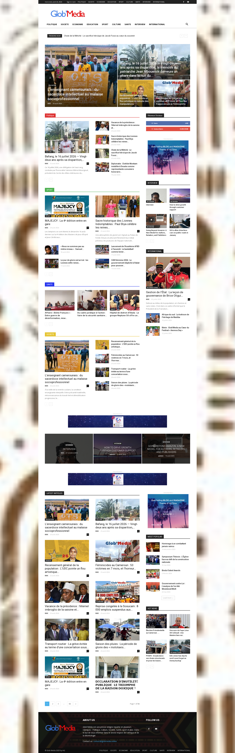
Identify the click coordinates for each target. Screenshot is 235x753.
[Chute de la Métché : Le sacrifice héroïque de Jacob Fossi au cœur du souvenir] (102, 153)
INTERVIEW (146, 2)
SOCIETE (91, 2)
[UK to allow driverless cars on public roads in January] (180, 221)
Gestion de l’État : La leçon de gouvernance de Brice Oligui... (164, 294)
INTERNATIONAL (159, 2)
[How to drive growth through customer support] (180, 196)
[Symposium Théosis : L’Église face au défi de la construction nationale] (153, 560)
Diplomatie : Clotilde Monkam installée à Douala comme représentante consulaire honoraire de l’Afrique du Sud (113, 36)
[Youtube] (188, 2)
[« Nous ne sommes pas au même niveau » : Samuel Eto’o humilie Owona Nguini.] (51, 250)
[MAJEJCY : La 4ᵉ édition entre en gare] (67, 206)
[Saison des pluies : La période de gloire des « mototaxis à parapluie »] (102, 386)
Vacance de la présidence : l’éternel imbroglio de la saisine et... (125, 125)
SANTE (137, 2)
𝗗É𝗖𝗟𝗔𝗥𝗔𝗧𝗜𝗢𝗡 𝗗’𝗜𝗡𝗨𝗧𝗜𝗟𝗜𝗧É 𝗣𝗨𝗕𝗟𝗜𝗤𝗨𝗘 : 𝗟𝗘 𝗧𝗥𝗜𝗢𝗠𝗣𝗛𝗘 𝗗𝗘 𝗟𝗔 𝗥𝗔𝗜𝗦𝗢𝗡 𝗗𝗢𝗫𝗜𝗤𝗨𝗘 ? (116, 685)
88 (70, 704)
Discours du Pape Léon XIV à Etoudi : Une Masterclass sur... (179, 632)
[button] (187, 24)
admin (112, 454)
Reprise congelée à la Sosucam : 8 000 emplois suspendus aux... (116, 608)
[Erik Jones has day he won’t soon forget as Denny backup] (180, 647)
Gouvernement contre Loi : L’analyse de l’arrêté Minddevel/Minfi (173, 586)
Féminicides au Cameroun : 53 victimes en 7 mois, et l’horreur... (124, 358)
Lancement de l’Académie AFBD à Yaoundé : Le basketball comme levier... (125, 249)
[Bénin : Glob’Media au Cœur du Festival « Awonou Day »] (153, 331)
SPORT (121, 2)
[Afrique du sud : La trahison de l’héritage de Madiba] (153, 318)
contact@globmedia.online (105, 741)
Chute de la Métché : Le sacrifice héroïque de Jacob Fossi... (124, 152)
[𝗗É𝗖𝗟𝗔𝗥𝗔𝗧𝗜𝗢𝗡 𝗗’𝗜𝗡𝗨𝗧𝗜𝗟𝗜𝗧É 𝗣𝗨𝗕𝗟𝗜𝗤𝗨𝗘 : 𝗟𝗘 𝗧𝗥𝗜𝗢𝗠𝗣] (117, 667)
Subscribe (184, 129)
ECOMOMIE (101, 2)
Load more (167, 598)
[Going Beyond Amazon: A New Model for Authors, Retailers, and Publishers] (156, 221)
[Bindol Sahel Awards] (153, 574)
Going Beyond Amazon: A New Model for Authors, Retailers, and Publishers (156, 232)
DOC (49, 103)
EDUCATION (112, 2)
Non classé (151, 627)
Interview (150, 205)
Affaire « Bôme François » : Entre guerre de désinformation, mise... (58, 315)
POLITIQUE (82, 2)
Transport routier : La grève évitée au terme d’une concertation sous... (123, 371)
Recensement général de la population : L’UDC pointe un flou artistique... (125, 344)
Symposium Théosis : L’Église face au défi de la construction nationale (175, 559)
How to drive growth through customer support (178, 207)
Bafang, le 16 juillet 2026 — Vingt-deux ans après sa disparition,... (66, 158)
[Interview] (156, 196)
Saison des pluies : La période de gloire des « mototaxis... (116, 645)
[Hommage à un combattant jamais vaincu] (153, 547)
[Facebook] (184, 2)
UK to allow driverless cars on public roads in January (179, 232)
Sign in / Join (71, 2)
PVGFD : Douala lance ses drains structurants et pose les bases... (155, 658)
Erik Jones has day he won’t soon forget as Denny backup (178, 658)
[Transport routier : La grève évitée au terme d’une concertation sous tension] (102, 372)
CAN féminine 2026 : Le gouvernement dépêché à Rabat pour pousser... (125, 263)
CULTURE (129, 2)
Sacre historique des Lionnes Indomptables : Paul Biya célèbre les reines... (124, 139)
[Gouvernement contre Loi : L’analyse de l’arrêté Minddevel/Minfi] (153, 587)
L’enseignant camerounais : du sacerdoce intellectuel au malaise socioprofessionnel (66, 379)
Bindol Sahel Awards (171, 570)
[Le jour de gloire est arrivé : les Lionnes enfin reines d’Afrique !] (51, 263)
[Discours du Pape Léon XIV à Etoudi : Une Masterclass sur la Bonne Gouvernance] (180, 621)
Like (186, 123)
